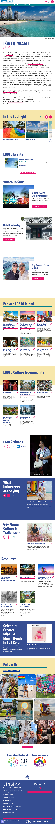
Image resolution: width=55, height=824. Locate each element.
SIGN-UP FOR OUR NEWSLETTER (39, 792)
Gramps (5, 80)
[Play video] (41, 455)
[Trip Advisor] (47, 821)
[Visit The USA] (28, 821)
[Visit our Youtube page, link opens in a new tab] (42, 788)
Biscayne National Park (10, 92)
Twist (22, 62)
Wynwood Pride (41, 82)
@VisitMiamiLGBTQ (11, 670)
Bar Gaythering (33, 62)
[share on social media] (8, 47)
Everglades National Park (41, 90)
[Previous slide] (46, 117)
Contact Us (8, 800)
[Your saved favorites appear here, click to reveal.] (46, 1)
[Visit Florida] (37, 821)
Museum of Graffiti (34, 75)
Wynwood (18, 73)
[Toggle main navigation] (52, 1)
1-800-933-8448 (9, 797)
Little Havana (18, 84)
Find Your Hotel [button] (39, 206)
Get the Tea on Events (27, 172)
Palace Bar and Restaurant (35, 64)
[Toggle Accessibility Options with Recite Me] (49, 1)
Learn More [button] (9, 239)
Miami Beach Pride (15, 67)
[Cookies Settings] (2, 821)
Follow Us (23, 446)
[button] (23, 122)
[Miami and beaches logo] (13, 785)
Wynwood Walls (10, 75)
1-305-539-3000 (9, 794)
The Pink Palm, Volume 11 (15, 102)
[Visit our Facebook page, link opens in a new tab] (39, 788)
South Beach (9, 55)
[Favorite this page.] (4, 47)
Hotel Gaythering (30, 60)
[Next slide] (50, 117)
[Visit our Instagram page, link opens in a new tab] (35, 788)
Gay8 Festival (11, 86)
